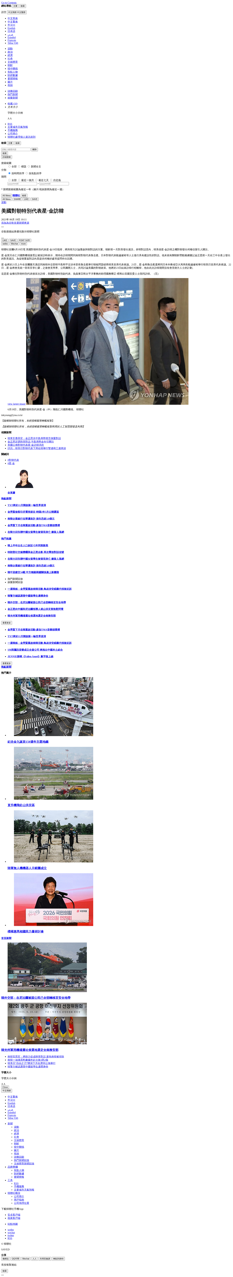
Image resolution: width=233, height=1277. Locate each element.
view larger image (17, 404)
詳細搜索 (7, 157)
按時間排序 (18, 173)
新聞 (10, 1123)
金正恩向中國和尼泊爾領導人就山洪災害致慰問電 (35, 609)
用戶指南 (19, 1199)
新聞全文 (36, 166)
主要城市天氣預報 (18, 127)
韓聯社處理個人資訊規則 (22, 137)
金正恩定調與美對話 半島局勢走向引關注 (31, 441)
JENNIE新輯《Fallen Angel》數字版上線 (30, 656)
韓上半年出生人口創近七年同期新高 (28, 545)
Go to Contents (8, 2)
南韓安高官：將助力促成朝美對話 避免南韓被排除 (36, 1056)
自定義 (57, 180)
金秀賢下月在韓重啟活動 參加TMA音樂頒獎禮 (34, 525)
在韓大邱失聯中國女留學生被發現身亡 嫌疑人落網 (36, 532)
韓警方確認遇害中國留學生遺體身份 (28, 595)
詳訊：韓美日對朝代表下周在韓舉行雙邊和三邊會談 (37, 448)
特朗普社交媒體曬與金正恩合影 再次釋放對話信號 (36, 552)
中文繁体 (13, 1096)
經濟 (10, 55)
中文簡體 (7, 1090)
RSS (10, 124)
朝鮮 (10, 65)
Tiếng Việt (13, 1118)
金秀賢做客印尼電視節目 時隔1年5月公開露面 (33, 511)
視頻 (10, 85)
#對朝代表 (13, 460)
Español (12, 1112)
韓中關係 (13, 68)
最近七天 (44, 180)
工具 (10, 1180)
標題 (23, 166)
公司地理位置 (21, 1203)
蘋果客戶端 (14, 1218)
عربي (10, 1109)
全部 (14, 166)
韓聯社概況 (14, 1193)
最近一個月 (27, 180)
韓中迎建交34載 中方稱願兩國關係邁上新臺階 (33, 572)
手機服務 (13, 130)
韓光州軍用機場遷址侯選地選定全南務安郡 (32, 615)
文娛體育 (13, 62)
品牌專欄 (13, 1167)
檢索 (5, 153)
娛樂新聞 (13, 97)
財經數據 (13, 75)
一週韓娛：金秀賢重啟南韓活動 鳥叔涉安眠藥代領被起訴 (40, 589)
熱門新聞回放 (21, 1160)
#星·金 (11, 463)
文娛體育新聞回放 (24, 1163)
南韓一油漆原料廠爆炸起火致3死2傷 (28, 1060)
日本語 (11, 1106)
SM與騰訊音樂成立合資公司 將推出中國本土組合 (35, 649)
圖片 (10, 82)
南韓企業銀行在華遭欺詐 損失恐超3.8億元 (31, 518)
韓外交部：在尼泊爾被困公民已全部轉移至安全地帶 (37, 602)
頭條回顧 (13, 91)
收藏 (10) (12, 103)
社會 (10, 58)
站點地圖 (13, 1224)
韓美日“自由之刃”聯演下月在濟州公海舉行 (31, 1063)
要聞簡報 (13, 78)
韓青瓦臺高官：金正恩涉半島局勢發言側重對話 (34, 438)
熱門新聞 (13, 94)
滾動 (10, 48)
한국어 (11, 1100)
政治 (10, 52)
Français (12, 1115)
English (11, 1103)
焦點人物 (13, 72)
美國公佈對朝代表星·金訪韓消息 (26, 445)
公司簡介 (13, 133)
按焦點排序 (35, 173)
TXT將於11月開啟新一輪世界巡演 (27, 505)
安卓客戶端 (14, 1214)
